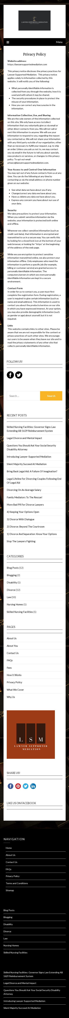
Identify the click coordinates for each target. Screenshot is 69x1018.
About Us (12, 638)
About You (12, 645)
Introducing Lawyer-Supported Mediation (29, 456)
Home (9, 847)
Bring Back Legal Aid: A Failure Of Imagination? (32, 471)
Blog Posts (13, 567)
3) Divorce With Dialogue (20, 519)
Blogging (12, 575)
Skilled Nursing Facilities (20, 611)
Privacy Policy (14, 682)
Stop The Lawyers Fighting (21, 541)
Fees (9, 667)
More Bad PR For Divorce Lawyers (25, 504)
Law (9, 597)
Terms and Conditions (17, 883)
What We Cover (15, 689)
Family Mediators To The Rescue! (24, 497)
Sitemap (10, 890)
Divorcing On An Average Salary (24, 489)
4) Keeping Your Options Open (23, 511)
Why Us (11, 696)
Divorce (11, 589)
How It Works (14, 674)
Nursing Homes (15, 604)
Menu (59, 41)
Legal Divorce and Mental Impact (24, 438)
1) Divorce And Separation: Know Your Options (32, 533)
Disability (12, 582)
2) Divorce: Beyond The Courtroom (25, 526)
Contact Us (13, 653)
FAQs (10, 660)
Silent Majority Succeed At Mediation (27, 464)
